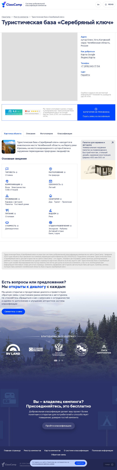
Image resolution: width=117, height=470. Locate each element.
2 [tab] (59, 360)
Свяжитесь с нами (13, 311)
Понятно (80, 463)
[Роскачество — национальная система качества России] (35, 349)
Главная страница (12, 451)
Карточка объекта (12, 134)
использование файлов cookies (43, 464)
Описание (30, 134)
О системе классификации (76, 451)
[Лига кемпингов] (104, 349)
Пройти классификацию (58, 426)
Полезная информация (102, 451)
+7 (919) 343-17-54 (90, 66)
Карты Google (88, 54)
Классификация (65, 134)
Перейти (85, 75)
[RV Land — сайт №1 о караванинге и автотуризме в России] (13, 349)
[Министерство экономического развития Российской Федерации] (58, 349)
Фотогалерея (46, 134)
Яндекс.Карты (88, 57)
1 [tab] (55, 360)
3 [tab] (62, 360)
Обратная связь (58, 455)
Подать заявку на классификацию (96, 116)
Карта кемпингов (52, 451)
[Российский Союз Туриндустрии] (81, 349)
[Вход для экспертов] (98, 4)
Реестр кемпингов (32, 451)
